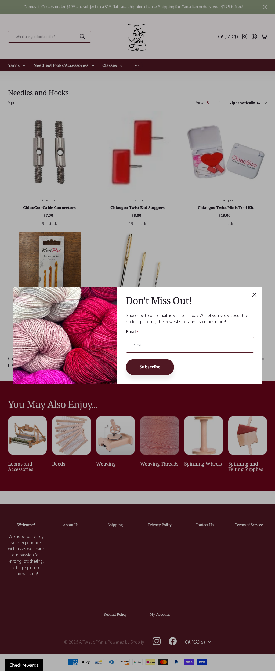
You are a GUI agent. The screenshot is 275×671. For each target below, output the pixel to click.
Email (132, 332)
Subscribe (150, 367)
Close (254, 295)
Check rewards (24, 665)
